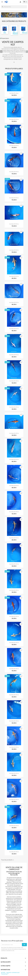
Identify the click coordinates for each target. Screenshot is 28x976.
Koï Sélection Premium (14, 33)
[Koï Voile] (5, 29)
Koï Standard (23, 32)
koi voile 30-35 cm (14, 119)
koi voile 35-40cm (14, 93)
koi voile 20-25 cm (14, 381)
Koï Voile (4, 32)
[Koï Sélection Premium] (14, 29)
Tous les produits (7, 860)
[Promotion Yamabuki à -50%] (14, 14)
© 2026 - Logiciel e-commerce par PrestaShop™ (10, 973)
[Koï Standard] (23, 29)
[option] (14, 50)
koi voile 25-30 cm (14, 276)
